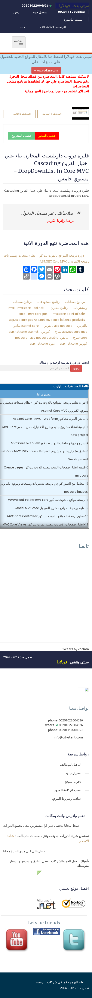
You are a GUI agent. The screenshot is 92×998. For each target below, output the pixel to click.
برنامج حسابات (75, 302)
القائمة (17, 43)
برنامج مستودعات (49, 302)
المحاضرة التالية (22, 113)
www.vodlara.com (46, 70)
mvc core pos (37, 314)
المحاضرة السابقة (51, 113)
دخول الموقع (73, 781)
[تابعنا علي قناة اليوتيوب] (18, 941)
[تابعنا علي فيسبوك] (46, 931)
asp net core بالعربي (58, 325)
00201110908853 (71, 11)
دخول (15, 12)
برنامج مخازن (60, 308)
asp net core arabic (44, 337)
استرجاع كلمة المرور (68, 790)
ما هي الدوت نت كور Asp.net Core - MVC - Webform (49, 418)
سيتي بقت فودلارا (74, 5)
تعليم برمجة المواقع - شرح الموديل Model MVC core (50, 508)
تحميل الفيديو (47, 135)
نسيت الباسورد (73, 19)
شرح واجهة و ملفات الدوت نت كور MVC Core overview (48, 443)
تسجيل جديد (40, 12)
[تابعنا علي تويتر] (75, 941)
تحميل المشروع (21, 135)
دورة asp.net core (42, 343)
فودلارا (62, 662)
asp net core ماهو (26, 325)
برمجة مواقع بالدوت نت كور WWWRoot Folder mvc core (46, 499)
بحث (76, 368)
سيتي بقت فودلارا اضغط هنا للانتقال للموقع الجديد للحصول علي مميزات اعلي (46, 59)
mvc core (24, 308)
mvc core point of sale (68, 314)
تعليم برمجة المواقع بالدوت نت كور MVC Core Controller (45, 516)
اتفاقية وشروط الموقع (67, 798)
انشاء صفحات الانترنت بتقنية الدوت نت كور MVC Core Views (43, 524)
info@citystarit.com (68, 737)
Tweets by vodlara (75, 649)
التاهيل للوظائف (71, 764)
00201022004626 (35, 5)
